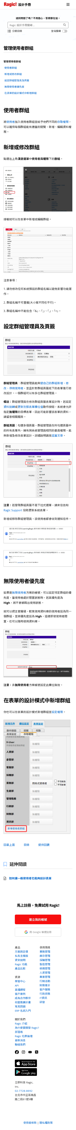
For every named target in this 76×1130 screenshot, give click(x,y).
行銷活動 (45, 981)
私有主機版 (21, 956)
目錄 (26, 845)
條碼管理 (45, 968)
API (17, 985)
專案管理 (45, 977)
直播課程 (20, 989)
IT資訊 (43, 998)
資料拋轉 (9, 407)
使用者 (10, 122)
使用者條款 (30, 1122)
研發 (42, 1002)
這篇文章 (57, 435)
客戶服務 (45, 989)
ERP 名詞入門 (23, 1010)
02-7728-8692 (24, 1090)
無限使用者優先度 (14, 86)
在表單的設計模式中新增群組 (20, 93)
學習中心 (20, 981)
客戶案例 (20, 994)
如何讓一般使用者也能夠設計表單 (30, 878)
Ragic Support (13, 510)
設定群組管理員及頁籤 (16, 80)
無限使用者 (19, 593)
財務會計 (45, 985)
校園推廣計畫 (23, 1002)
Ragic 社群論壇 (24, 1036)
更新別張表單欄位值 (30, 407)
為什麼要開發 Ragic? (27, 1027)
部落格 (19, 1032)
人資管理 (45, 972)
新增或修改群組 (13, 74)
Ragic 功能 (21, 964)
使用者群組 (10, 67)
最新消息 (20, 1040)
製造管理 (45, 964)
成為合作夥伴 (23, 998)
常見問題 (20, 1006)
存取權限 (63, 122)
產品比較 (20, 968)
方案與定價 (21, 951)
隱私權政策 (46, 1122)
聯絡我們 (20, 1044)
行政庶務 (45, 993)
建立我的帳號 (38, 920)
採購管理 (45, 960)
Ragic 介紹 (21, 1023)
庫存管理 (45, 956)
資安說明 (20, 960)
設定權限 (57, 712)
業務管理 (45, 951)
